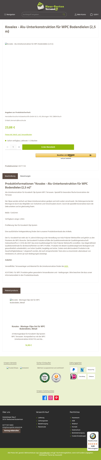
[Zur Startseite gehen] (50, 6)
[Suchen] (64, 14)
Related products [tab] (11, 291)
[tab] (10, 176)
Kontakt (74, 427)
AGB (73, 421)
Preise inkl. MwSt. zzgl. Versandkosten (18, 134)
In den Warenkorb (48, 147)
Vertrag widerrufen (11, 431)
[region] (50, 75)
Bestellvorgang (43, 424)
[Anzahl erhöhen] (19, 147)
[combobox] (41, 14)
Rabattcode (42, 427)
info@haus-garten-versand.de (12, 427)
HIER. (66, 266)
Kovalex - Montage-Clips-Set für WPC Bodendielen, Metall (28, 327)
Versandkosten (44, 453)
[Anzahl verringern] (7, 147)
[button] (66, 156)
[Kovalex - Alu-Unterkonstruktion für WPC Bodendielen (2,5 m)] (50, 75)
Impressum (75, 418)
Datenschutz (76, 430)
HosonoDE (58, 455)
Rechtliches (75, 412)
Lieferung (41, 418)
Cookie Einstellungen (79, 436)
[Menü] (97, 433)
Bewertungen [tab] (25, 176)
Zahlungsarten (43, 421)
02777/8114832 (7, 425)
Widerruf (75, 424)
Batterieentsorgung (78, 433)
